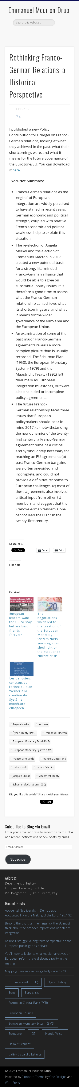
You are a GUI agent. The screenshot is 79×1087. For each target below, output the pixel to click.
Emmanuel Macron (56, 733)
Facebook (30, 33)
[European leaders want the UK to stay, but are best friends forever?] (21, 604)
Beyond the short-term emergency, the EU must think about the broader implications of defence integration (38, 928)
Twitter (39, 33)
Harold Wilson (54, 1034)
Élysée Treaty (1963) (24, 733)
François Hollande (23, 758)
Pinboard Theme (33, 1077)
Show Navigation (64, 37)
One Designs (57, 1077)
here (16, 170)
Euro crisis (32, 993)
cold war (43, 724)
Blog (18, 116)
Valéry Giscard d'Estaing (25, 1054)
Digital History (57, 982)
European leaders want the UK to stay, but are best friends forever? (21, 624)
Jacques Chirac (21, 776)
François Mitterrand (54, 758)
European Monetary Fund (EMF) (31, 741)
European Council (21, 1013)
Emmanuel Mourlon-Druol (39, 10)
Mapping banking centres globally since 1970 (35, 971)
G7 (33, 1034)
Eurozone (15, 1034)
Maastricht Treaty (49, 776)
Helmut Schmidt (45, 767)
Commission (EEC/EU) (23, 982)
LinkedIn (47, 33)
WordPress (12, 1083)
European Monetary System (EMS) (32, 750)
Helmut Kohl (20, 767)
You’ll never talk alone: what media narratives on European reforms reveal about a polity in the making (37, 958)
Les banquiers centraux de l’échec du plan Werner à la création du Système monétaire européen (20, 693)
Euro (12, 993)
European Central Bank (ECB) (28, 1003)
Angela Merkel (21, 724)
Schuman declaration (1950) (29, 784)
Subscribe (17, 859)
